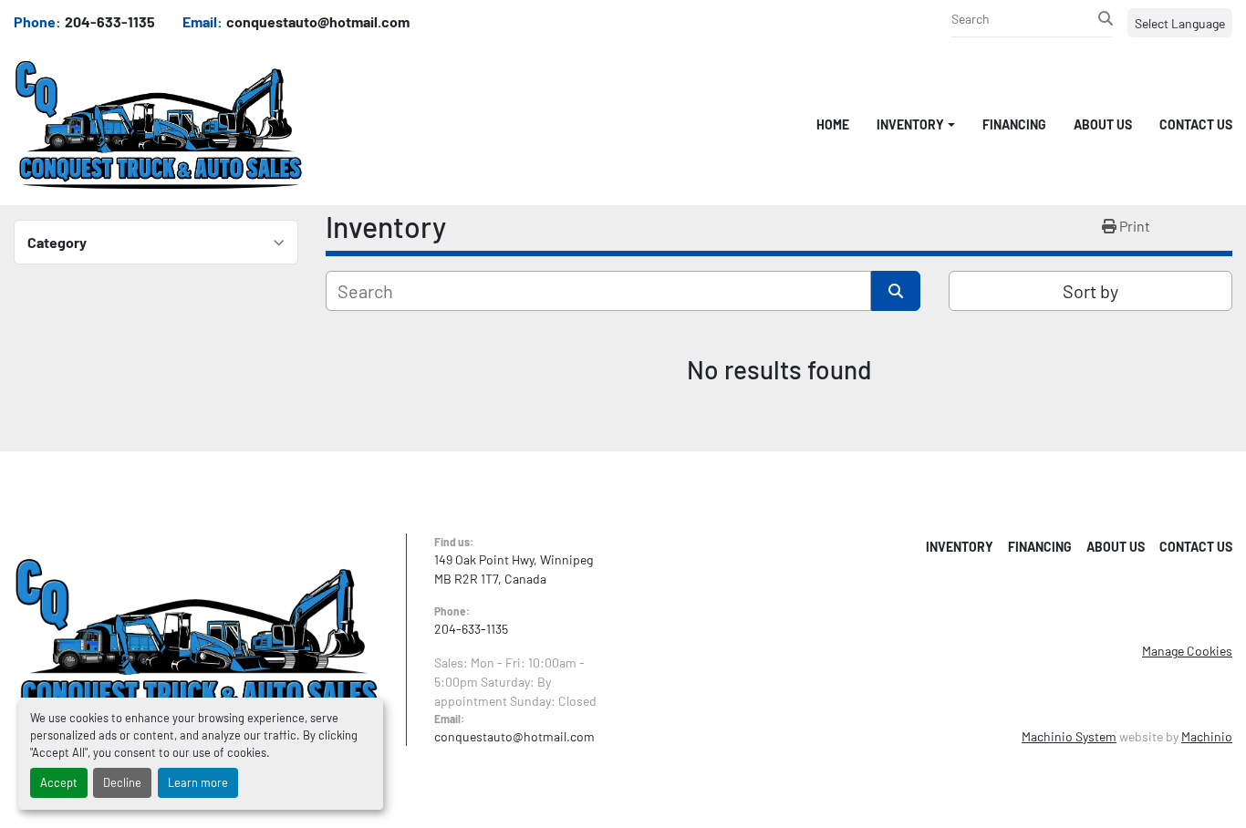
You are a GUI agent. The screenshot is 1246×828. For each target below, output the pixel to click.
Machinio (1206, 736)
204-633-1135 (110, 21)
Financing (1014, 124)
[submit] (1105, 18)
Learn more (198, 782)
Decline (122, 782)
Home (832, 124)
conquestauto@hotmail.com (318, 21)
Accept (59, 782)
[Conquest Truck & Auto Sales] (196, 638)
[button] (916, 124)
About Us (1103, 124)
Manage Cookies (1187, 650)
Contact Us (1195, 124)
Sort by (1090, 291)
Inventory (910, 124)
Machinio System (1069, 736)
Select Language (1180, 23)
